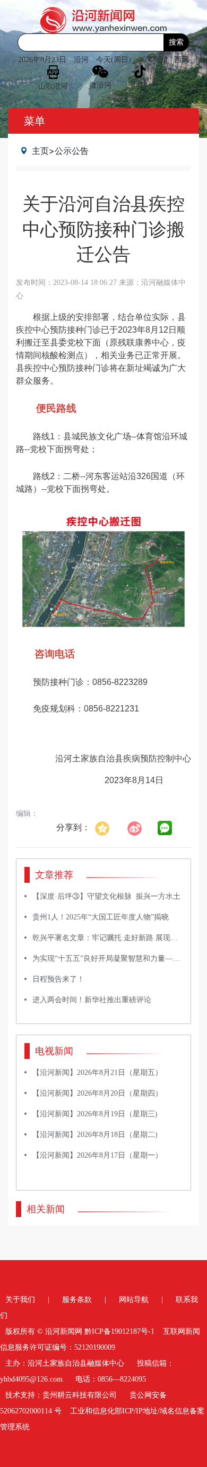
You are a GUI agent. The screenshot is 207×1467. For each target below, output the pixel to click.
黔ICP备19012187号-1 (119, 1331)
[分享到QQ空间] (107, 827)
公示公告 (72, 150)
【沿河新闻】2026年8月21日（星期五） (97, 1073)
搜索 (176, 42)
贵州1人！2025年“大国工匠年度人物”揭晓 (100, 917)
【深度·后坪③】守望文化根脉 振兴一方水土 (106, 896)
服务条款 (77, 1300)
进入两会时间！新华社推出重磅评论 (91, 1000)
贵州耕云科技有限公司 (79, 1395)
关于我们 (20, 1300)
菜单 (34, 121)
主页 (40, 150)
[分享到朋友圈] (165, 828)
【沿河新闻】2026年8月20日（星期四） (97, 1093)
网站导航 (134, 1300)
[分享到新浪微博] (140, 827)
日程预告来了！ (58, 979)
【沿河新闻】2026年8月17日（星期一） (97, 1155)
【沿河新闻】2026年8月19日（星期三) (95, 1114)
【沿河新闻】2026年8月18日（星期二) (95, 1135)
